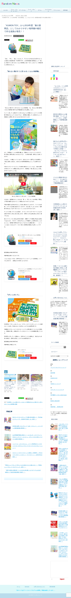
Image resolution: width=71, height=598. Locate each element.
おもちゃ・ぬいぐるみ (18, 35)
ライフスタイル (48, 10)
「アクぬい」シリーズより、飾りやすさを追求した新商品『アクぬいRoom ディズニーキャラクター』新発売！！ (63, 537)
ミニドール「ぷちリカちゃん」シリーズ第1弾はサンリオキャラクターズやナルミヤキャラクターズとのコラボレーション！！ (27, 446)
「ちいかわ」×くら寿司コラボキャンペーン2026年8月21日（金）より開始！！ (63, 426)
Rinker (24, 236)
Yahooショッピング (23, 243)
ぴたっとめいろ (22, 349)
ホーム (18, 586)
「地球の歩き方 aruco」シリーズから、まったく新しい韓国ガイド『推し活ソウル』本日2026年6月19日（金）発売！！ (63, 470)
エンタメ (5, 10)
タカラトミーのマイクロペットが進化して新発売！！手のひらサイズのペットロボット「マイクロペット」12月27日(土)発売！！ (27, 454)
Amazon (21, 240)
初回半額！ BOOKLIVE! (57, 406)
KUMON (9, 402)
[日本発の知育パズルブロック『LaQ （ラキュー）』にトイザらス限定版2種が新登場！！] (7, 428)
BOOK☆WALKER (55, 400)
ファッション (57, 10)
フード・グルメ (31, 10)
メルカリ (33, 243)
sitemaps (65, 10)
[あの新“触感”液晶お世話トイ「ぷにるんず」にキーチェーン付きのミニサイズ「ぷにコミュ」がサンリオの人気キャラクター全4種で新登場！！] (7, 437)
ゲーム (39, 10)
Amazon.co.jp (54, 378)
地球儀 (28, 402)
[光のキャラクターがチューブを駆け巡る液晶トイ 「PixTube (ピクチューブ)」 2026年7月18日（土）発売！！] (7, 419)
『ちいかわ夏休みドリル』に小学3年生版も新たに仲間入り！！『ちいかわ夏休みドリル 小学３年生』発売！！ (63, 483)
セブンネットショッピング (57, 389)
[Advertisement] (59, 42)
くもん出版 (14, 402)
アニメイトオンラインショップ (58, 367)
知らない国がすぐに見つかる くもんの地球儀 (29, 235)
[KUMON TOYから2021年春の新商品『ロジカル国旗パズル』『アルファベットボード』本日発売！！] (23, 377)
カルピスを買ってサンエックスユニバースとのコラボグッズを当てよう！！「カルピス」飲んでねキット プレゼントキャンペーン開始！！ (60, 237)
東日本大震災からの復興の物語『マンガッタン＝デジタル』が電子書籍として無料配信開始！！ (60, 117)
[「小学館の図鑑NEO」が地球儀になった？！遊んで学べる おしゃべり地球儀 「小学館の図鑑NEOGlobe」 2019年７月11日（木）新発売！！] (10, 377)
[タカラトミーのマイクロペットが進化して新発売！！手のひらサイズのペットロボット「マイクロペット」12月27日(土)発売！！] (7, 455)
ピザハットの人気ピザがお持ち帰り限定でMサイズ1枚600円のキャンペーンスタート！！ (63, 524)
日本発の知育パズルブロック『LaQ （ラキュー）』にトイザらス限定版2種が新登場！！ (63, 513)
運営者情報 (52, 586)
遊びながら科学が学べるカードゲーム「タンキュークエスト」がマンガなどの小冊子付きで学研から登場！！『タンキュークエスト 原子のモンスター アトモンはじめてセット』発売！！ (61, 149)
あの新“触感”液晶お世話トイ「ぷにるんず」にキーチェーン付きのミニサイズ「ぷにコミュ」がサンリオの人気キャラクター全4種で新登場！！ (27, 437)
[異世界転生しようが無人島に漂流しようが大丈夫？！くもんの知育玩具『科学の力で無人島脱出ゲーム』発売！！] (37, 377)
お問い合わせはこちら (60, 297)
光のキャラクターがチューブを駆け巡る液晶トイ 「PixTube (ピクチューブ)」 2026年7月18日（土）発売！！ (63, 439)
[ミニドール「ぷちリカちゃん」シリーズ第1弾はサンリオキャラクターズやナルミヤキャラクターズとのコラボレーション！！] (7, 446)
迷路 (16, 404)
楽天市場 (28, 240)
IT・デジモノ (22, 10)
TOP (7, 15)
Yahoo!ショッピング (56, 383)
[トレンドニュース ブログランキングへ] (29, 40)
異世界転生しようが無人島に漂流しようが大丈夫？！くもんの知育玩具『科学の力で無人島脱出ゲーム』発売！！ (36, 384)
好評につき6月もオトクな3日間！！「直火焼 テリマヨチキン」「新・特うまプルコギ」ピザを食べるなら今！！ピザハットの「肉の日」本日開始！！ (63, 454)
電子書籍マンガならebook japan (59, 395)
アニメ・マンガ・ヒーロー (14, 10)
